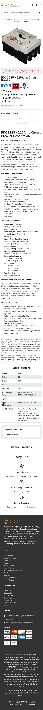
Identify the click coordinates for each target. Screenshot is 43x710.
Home (3, 19)
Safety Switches (10, 578)
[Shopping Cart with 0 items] (31, 5)
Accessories (8, 556)
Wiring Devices (9, 580)
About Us (7, 591)
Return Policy (9, 598)
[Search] (39, 13)
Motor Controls (9, 568)
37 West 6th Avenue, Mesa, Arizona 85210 (22, 616)
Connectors (8, 561)
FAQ (5, 605)
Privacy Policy (9, 600)
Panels (6, 573)
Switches (7, 575)
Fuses (6, 563)
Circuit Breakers (7, 106)
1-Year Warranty (11, 435)
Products (9, 19)
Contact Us (8, 593)
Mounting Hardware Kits (13, 570)
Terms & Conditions (11, 603)
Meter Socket (9, 565)
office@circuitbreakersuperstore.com (20, 623)
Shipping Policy (9, 595)
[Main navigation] (40, 5)
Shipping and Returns (13, 429)
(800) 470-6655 (12, 619)
